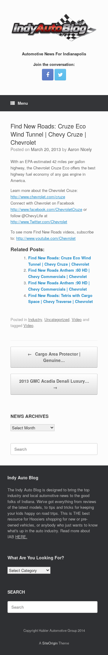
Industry (35, 319)
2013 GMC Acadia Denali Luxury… (54, 384)
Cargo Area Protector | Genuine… (54, 357)
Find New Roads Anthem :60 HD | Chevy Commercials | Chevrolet (59, 273)
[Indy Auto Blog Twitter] (60, 74)
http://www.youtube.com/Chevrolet (46, 238)
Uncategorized (56, 319)
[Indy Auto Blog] (54, 28)
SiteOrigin (50, 643)
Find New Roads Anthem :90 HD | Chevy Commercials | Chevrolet (59, 286)
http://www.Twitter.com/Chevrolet (38, 221)
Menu (23, 103)
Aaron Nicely (80, 149)
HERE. (21, 536)
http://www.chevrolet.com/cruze (37, 196)
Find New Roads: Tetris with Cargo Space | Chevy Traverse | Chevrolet (60, 298)
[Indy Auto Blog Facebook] (47, 74)
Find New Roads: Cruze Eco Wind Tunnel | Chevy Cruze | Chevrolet (59, 261)
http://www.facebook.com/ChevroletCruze (46, 209)
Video (77, 319)
